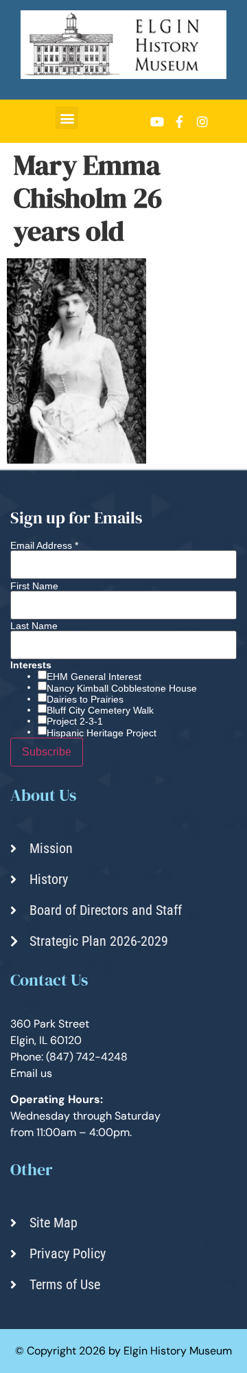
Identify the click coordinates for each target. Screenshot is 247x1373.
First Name (34, 586)
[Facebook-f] (180, 121)
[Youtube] (157, 121)
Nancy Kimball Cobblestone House (122, 688)
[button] (67, 117)
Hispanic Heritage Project (101, 733)
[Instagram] (202, 121)
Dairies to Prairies (85, 699)
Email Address (44, 545)
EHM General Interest (94, 676)
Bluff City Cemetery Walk (100, 710)
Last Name (34, 626)
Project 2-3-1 (75, 721)
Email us (31, 1073)
